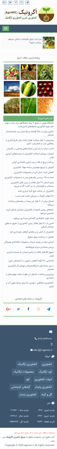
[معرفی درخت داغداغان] (45, 72)
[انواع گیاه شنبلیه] (28, 72)
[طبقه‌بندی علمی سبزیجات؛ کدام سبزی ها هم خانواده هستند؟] (11, 72)
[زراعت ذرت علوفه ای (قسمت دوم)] (11, 105)
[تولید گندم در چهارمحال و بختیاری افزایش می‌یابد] (45, 105)
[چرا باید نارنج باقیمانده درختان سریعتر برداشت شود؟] (48, 42)
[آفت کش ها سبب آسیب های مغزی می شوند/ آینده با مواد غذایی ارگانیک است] (45, 89)
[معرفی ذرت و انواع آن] (28, 89)
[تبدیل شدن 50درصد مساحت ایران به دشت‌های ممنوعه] (11, 89)
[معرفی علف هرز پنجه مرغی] (28, 105)
